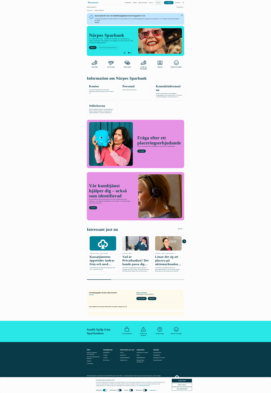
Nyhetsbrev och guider (142, 352)
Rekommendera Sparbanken (98, 49)
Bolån (138, 355)
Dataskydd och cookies (159, 357)
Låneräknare (90, 363)
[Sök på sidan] (183, 2)
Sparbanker (90, 10)
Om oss (151, 2)
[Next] (184, 241)
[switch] (120, 390)
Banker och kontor (142, 2)
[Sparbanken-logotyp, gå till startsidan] (93, 2)
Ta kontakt (141, 151)
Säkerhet (89, 361)
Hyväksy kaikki (182, 380)
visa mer (180, 228)
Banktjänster (106, 352)
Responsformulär (157, 360)
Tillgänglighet (156, 355)
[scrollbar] (135, 279)
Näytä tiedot (153, 390)
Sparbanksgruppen (125, 357)
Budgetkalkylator (141, 357)
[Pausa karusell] (124, 53)
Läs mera (93, 207)
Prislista (105, 357)
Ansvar (122, 352)
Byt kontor (91, 294)
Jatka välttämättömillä (182, 388)
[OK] (182, 15)
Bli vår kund (106, 360)
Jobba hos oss (123, 360)
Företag (135, 2)
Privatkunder (128, 2)
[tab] (128, 52)
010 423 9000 (141, 298)
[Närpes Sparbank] (180, 295)
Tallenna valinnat (182, 384)
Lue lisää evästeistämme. (143, 385)
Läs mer (97, 22)
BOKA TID (152, 298)
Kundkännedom (157, 352)
